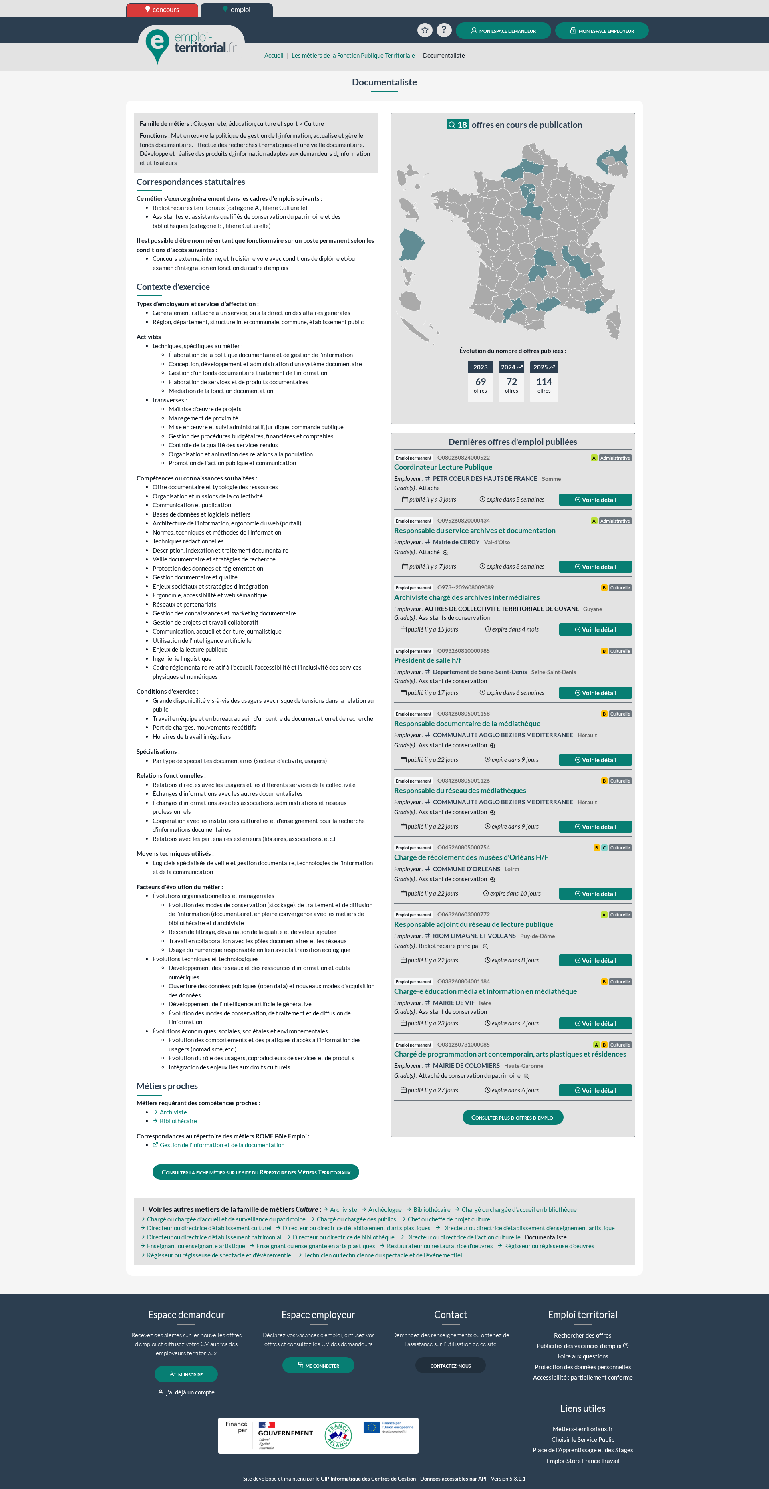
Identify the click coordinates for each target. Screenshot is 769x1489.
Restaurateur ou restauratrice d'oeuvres (439, 1245)
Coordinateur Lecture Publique (443, 466)
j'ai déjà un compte (190, 1392)
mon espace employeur (606, 30)
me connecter (321, 1365)
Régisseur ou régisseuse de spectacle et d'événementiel (219, 1255)
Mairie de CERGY (456, 541)
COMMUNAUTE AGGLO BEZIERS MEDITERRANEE (503, 734)
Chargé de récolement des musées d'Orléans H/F (471, 857)
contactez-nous (451, 1365)
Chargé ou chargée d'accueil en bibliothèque (519, 1209)
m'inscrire (190, 1374)
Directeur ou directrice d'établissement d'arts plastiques (356, 1227)
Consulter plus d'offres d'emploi (512, 1117)
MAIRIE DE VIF (454, 1002)
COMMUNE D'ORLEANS (466, 868)
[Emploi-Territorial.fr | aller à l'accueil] (191, 46)
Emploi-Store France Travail (583, 1460)
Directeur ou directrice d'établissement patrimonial (214, 1237)
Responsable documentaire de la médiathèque (467, 723)
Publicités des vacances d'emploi (579, 1345)
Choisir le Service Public (583, 1439)
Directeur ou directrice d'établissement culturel (209, 1227)
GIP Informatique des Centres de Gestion (368, 1479)
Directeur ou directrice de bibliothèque (343, 1237)
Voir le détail (598, 499)
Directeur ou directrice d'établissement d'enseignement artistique (528, 1227)
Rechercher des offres (583, 1335)
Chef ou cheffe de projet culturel (449, 1219)
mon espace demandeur (507, 30)
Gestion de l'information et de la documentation (221, 1144)
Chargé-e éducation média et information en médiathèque (485, 991)
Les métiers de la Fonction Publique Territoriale (353, 55)
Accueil (274, 55)
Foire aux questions (583, 1356)
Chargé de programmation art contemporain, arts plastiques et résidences (510, 1053)
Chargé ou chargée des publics (356, 1219)
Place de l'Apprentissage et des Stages (583, 1449)
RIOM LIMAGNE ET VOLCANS (474, 935)
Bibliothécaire (178, 1120)
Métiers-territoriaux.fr (583, 1429)
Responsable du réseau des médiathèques (460, 790)
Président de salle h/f (427, 660)
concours (165, 9)
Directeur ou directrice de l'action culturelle (463, 1237)
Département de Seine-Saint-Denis (480, 671)
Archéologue (384, 1209)
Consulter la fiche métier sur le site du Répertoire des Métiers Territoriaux (256, 1172)
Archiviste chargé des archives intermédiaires (467, 597)
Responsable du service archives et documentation (475, 530)
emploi (239, 9)
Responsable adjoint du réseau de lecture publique (474, 924)
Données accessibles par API (453, 1479)
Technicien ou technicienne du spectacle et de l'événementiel (382, 1255)
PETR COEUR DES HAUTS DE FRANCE (485, 478)
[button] (626, 1345)
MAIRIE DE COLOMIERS (466, 1065)
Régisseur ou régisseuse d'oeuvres (548, 1245)
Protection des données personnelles (583, 1366)
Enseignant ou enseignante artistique (195, 1245)
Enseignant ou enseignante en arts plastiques (315, 1245)
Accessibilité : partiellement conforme (583, 1377)
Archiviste (173, 1112)
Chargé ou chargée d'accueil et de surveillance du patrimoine (226, 1219)
